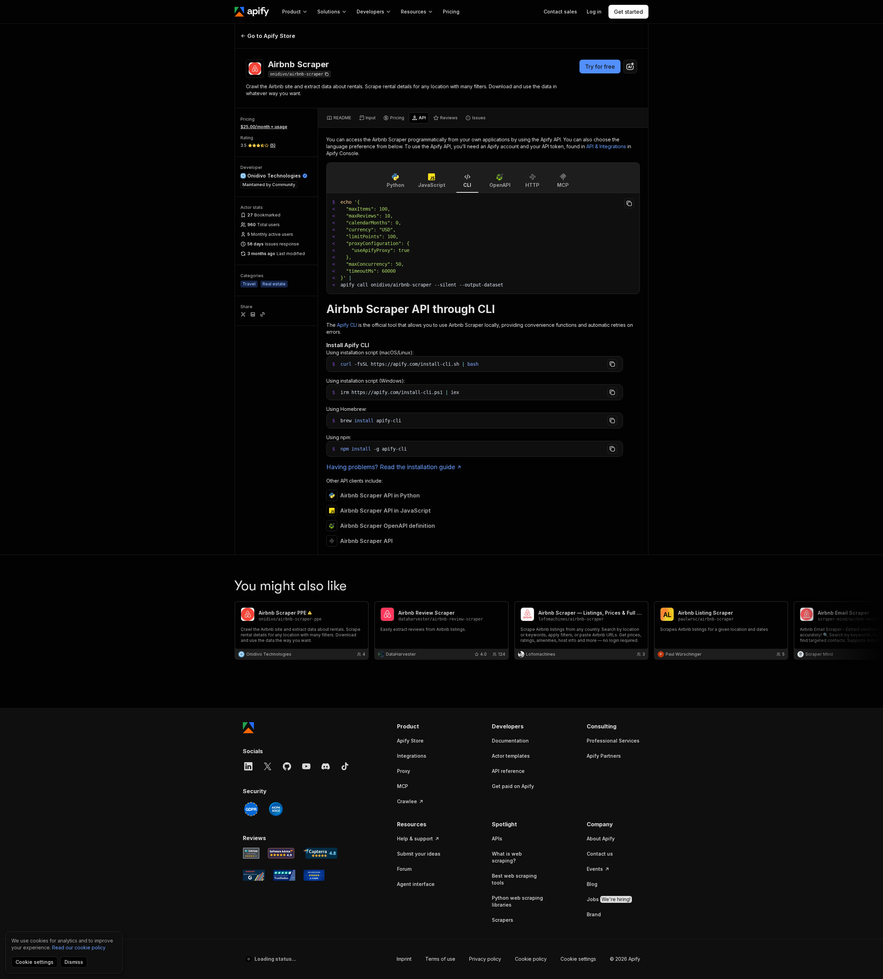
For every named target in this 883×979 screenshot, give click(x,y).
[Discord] (325, 766)
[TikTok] (344, 766)
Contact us (600, 854)
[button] (423, 726)
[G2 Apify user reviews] (254, 875)
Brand (594, 914)
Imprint (404, 959)
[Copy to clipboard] (629, 203)
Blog (592, 884)
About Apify (601, 838)
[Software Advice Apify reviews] (281, 853)
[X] (267, 766)
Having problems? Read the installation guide (390, 467)
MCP (402, 786)
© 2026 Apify (625, 959)
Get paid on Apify (513, 786)
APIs (497, 838)
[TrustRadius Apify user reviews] (284, 875)
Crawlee (407, 801)
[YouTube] (306, 766)
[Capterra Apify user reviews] (320, 853)
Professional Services (613, 741)
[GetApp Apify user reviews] (251, 853)
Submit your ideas (418, 854)
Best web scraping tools (514, 879)
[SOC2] (276, 809)
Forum (404, 869)
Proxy (403, 771)
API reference (508, 771)
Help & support (415, 838)
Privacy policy (485, 959)
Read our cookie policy (79, 947)
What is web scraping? (507, 857)
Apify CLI (347, 325)
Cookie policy (531, 959)
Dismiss (74, 962)
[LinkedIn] (248, 766)
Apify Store (410, 741)
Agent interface (416, 884)
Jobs (609, 899)
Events (595, 869)
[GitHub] (286, 766)
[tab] (339, 117)
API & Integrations (606, 146)
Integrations (411, 756)
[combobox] (630, 66)
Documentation (510, 741)
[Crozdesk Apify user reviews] (314, 875)
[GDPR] (251, 809)
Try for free (600, 66)
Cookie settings (578, 959)
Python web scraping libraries (517, 901)
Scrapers (502, 920)
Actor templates (511, 756)
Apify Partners (604, 756)
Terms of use (440, 959)
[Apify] (252, 12)
